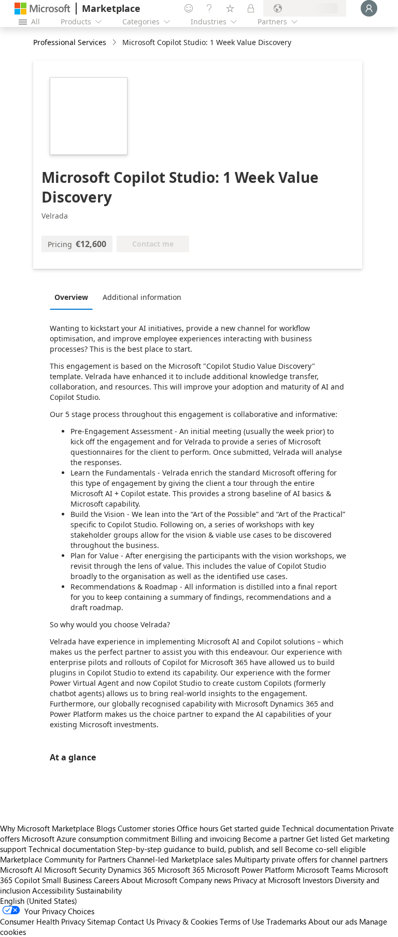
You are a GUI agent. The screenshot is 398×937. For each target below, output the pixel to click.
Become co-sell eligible (325, 849)
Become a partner (273, 838)
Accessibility (53, 890)
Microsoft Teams (324, 869)
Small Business (67, 880)
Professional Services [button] (69, 42)
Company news (205, 880)
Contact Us (136, 921)
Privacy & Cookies (187, 921)
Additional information (142, 297)
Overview (71, 297)
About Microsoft (149, 880)
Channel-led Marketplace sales (179, 859)
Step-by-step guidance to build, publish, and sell (200, 849)
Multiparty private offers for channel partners (311, 859)
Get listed (322, 838)
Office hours (197, 828)
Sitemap (101, 921)
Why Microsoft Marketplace (47, 828)
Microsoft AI (21, 869)
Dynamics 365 (131, 869)
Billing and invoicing (206, 838)
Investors (318, 880)
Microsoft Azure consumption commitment (96, 838)
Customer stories (146, 828)
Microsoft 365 (181, 869)
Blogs (106, 828)
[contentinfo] (115, 43)
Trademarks (286, 921)
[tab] (74, 296)
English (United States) (38, 901)
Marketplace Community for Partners (62, 859)
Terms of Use (242, 921)
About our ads (332, 921)
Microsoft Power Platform (250, 869)
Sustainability (99, 890)
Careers (106, 880)
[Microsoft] (42, 9)
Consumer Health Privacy (42, 921)
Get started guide (250, 828)
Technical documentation (325, 828)
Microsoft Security (75, 869)
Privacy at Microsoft (267, 880)
